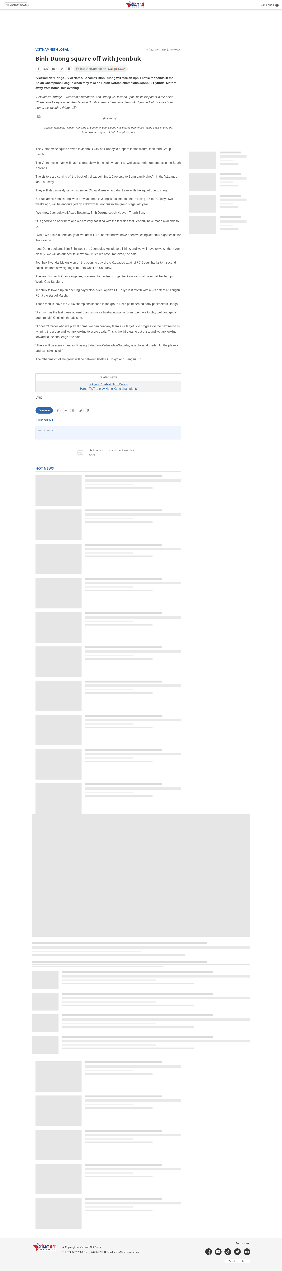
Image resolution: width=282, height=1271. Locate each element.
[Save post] (69, 69)
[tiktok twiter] (237, 1251)
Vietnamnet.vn (18, 4)
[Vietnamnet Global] (144, 7)
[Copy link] (61, 69)
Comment (44, 410)
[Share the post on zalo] (46, 69)
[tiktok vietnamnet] (227, 1251)
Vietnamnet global (52, 49)
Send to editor (237, 1261)
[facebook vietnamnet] (208, 1251)
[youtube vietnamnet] (218, 1251)
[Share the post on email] (54, 69)
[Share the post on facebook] (38, 69)
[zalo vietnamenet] (247, 1251)
